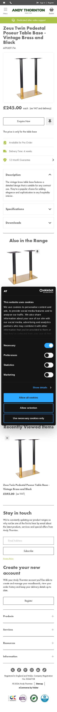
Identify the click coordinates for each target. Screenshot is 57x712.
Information (10, 656)
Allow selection (28, 407)
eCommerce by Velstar (28, 687)
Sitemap (39, 683)
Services (8, 629)
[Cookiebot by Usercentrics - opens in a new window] (40, 291)
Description (13, 175)
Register (51, 3)
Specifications (15, 209)
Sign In (42, 3)
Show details (40, 387)
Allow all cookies (28, 397)
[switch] (48, 355)
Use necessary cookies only (28, 418)
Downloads (13, 222)
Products (8, 616)
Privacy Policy (8, 558)
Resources (9, 642)
